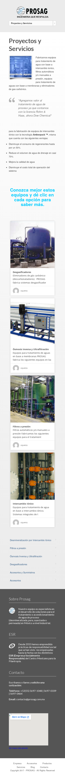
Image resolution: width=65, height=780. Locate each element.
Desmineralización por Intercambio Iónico (30, 540)
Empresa (17, 763)
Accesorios (15, 580)
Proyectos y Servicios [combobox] (21, 23)
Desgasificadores (18, 564)
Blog (33, 767)
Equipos (24, 291)
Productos (47, 763)
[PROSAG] (32, 11)
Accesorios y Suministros (22, 572)
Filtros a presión (18, 548)
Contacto (44, 767)
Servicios (21, 767)
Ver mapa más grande (18, 748)
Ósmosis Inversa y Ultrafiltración (26, 556)
